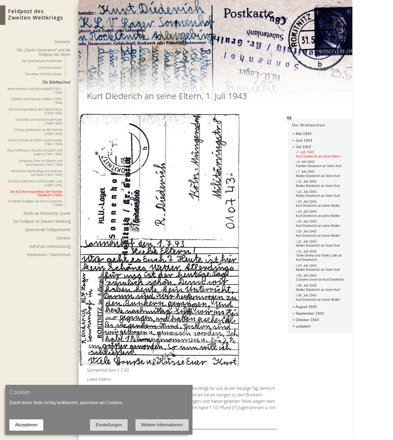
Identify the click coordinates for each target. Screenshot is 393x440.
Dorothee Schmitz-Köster (43, 74)
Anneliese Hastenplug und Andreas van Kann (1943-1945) (36, 173)
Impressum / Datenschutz (49, 254)
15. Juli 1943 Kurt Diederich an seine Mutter (318, 204)
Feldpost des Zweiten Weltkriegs (35, 14)
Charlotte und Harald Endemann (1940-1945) (39, 121)
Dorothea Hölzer (50, 67)
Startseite (62, 41)
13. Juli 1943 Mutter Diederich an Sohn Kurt (318, 194)
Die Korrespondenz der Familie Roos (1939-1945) (35, 111)
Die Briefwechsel (57, 82)
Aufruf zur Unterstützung (50, 246)
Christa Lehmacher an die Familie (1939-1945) (38, 131)
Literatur (63, 237)
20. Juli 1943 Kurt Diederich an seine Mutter (318, 234)
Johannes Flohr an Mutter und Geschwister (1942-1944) (40, 163)
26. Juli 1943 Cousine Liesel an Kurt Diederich (320, 278)
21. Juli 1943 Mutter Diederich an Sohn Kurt (318, 244)
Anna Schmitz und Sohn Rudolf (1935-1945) (34, 91)
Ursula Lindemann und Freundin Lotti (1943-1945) (35, 183)
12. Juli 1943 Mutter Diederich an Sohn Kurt (318, 184)
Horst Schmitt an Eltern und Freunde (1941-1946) (35, 142)
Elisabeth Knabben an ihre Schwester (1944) (35, 203)
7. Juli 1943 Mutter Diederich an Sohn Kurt (318, 174)
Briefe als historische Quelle (47, 213)
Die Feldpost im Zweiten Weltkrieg (42, 221)
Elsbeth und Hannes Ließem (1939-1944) (36, 101)
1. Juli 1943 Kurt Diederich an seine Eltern (318, 154)
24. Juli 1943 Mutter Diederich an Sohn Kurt (318, 268)
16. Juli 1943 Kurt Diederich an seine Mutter (318, 224)
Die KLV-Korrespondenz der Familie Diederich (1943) (36, 193)
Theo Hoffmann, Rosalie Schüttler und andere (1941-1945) (34, 152)
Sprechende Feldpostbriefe (48, 229)
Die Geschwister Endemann (42, 61)
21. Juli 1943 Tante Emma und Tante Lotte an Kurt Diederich (319, 256)
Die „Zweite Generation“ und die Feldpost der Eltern (44, 52)
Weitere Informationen (162, 425)
